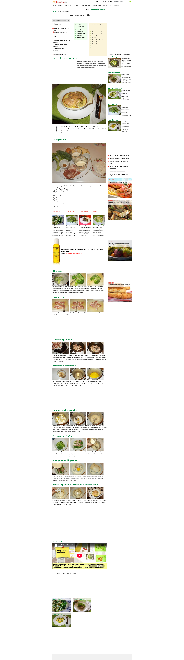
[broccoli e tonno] (72, 219)
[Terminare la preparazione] (60, 493)
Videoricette (116, 5)
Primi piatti (68, 5)
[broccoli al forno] (61, 619)
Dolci (82, 5)
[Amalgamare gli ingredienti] (60, 468)
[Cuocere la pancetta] (60, 347)
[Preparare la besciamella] (60, 374)
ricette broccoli (57, 599)
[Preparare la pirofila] (60, 444)
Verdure (95, 5)
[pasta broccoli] (99, 219)
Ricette (55, 5)
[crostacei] (120, 188)
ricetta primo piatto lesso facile (117, 171)
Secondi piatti (75, 5)
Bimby (99, 5)
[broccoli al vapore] (114, 63)
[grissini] (120, 291)
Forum (98, 1)
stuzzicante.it (95, 9)
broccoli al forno (57, 614)
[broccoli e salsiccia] (82, 604)
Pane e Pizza (88, 5)
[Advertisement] (69, 9)
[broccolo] (60, 279)
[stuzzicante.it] (59, 2)
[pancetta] (60, 305)
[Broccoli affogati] (85, 219)
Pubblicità (127, 658)
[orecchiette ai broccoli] (114, 94)
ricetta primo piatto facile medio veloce (119, 158)
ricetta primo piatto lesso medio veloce (119, 155)
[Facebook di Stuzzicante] (103, 2)
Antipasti (60, 5)
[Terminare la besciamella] (60, 418)
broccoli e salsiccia (78, 599)
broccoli (54, 11)
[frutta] (120, 250)
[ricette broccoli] (58, 219)
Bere (104, 5)
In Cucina (108, 5)
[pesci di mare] (120, 209)
